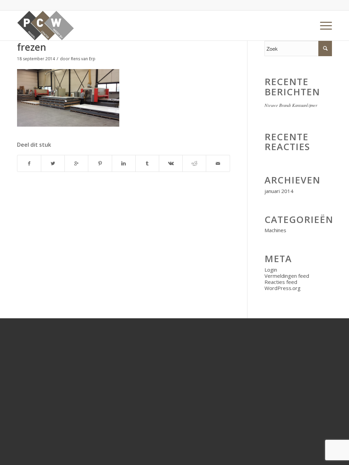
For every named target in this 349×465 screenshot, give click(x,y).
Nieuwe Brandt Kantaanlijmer (290, 105)
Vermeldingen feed (286, 275)
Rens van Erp (83, 59)
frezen (31, 47)
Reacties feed (280, 281)
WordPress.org (282, 288)
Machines (275, 230)
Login (270, 269)
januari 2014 (278, 191)
